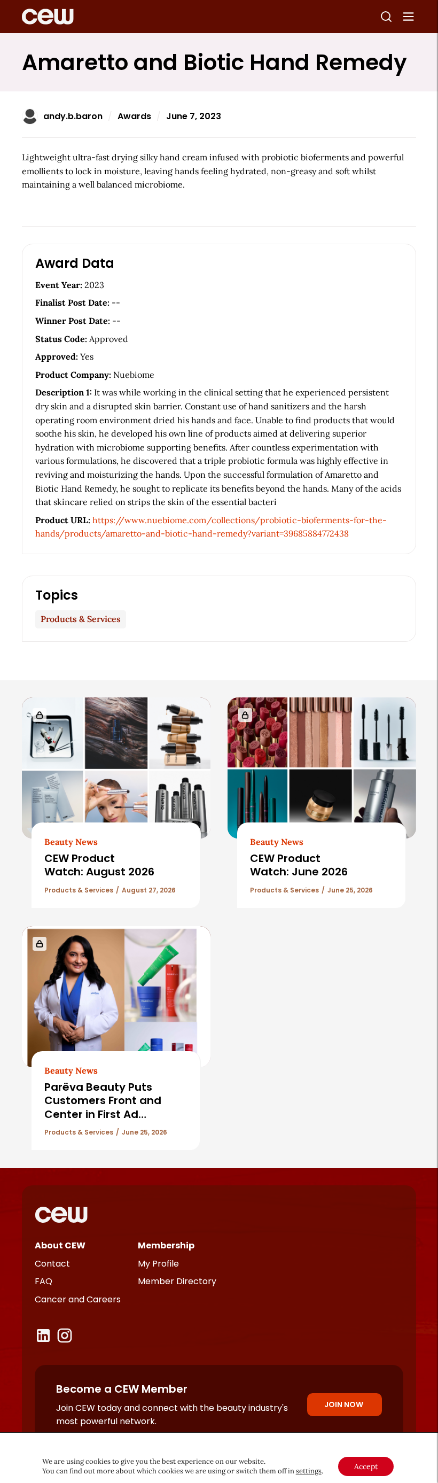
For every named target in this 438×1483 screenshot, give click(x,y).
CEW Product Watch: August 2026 (99, 865)
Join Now (343, 1404)
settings (309, 1471)
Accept (366, 1466)
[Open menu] (408, 16)
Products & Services (81, 619)
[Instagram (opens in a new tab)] (64, 1335)
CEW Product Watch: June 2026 (299, 865)
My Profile (158, 1263)
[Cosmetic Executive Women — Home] (48, 17)
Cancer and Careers (78, 1299)
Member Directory (177, 1281)
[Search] (386, 16)
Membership (166, 1245)
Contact (52, 1263)
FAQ (43, 1281)
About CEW (60, 1245)
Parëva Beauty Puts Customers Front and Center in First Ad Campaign (102, 1107)
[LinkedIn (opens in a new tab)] (43, 1335)
